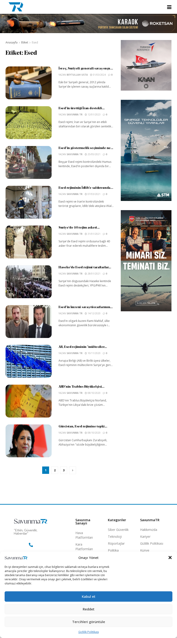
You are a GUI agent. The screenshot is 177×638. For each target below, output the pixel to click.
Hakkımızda (148, 529)
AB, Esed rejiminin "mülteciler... (83, 347)
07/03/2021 (93, 194)
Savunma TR (75, 114)
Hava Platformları (84, 535)
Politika (113, 550)
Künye (144, 550)
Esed (35, 42)
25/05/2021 (93, 154)
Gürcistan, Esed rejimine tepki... (83, 426)
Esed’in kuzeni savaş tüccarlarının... (86, 307)
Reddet (88, 609)
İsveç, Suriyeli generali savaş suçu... (86, 68)
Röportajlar (116, 543)
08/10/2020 (93, 393)
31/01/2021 (93, 233)
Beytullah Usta (77, 74)
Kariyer (145, 536)
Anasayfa (12, 42)
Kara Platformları (84, 546)
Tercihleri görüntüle (88, 621)
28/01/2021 (93, 273)
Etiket (24, 42)
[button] (170, 557)
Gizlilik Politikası (88, 632)
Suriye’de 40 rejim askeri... (79, 227)
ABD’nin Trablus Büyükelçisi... (81, 387)
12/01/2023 (93, 114)
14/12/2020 (93, 313)
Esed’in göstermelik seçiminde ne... (86, 148)
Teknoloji (115, 536)
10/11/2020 (93, 353)
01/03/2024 (99, 74)
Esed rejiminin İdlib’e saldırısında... (86, 188)
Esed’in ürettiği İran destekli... (82, 108)
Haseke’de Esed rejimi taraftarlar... (85, 267)
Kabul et (88, 596)
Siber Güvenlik (118, 529)
